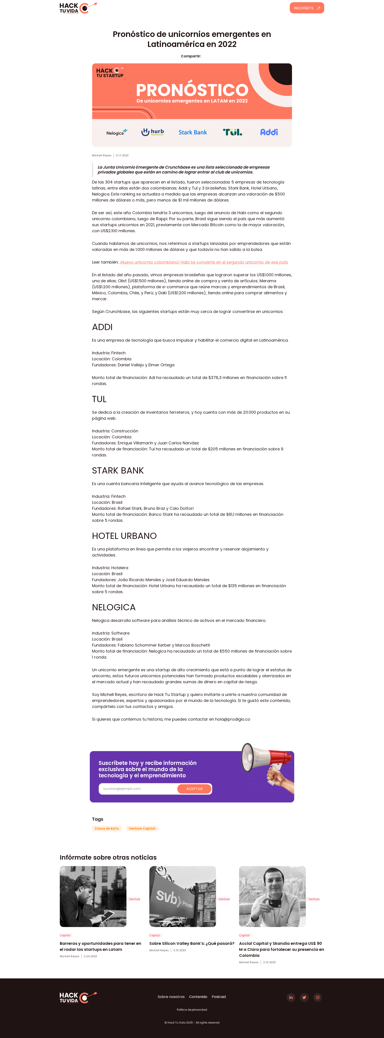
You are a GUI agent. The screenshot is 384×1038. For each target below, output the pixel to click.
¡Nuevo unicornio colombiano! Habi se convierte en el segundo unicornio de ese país (203, 262)
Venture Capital (142, 828)
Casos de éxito (107, 828)
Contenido (198, 996)
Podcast (219, 996)
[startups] (93, 898)
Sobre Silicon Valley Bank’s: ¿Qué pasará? (191, 943)
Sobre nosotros (171, 996)
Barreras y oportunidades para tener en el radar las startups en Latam (100, 946)
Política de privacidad (192, 1010)
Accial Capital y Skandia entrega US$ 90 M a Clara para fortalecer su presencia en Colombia (281, 949)
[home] (91, 8)
